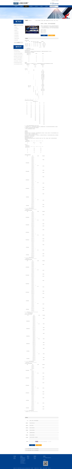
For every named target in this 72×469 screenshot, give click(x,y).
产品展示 (42, 20)
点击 (22, 25)
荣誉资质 (15, 458)
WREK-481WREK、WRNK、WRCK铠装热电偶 (32, 450)
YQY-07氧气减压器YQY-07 (23, 458)
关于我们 (21, 6)
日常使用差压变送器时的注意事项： (18, 62)
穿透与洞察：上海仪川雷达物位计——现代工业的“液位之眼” (18, 59)
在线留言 (41, 6)
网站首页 (16, 6)
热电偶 (15, 25)
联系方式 (35, 457)
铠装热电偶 (15, 27)
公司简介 (15, 457)
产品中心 (26, 6)
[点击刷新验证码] (36, 441)
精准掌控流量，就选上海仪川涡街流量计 (18, 56)
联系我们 (46, 6)
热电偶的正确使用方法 (16, 50)
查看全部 (18, 42)
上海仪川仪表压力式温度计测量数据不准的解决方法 (18, 53)
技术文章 (36, 6)
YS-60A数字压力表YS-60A (23, 459)
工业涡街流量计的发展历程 (17, 51)
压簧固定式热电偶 (16, 38)
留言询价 (51, 35)
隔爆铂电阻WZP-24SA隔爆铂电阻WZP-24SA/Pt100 (23, 457)
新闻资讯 (31, 6)
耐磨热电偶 (15, 30)
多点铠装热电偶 (16, 28)
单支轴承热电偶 (16, 33)
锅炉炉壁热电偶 (16, 35)
